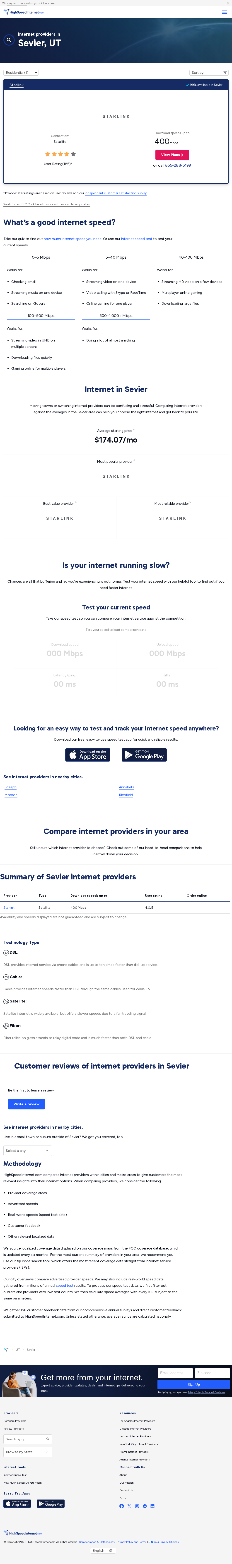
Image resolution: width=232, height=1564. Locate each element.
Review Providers (13, 1428)
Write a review (26, 1104)
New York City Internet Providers (138, 1444)
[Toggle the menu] (224, 12)
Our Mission (126, 1482)
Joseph (11, 787)
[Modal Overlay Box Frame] (116, 1381)
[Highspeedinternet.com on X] (129, 1507)
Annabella (126, 787)
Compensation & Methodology (97, 1542)
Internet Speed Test (15, 1475)
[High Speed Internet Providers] (23, 12)
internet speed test (136, 239)
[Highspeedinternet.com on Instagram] (137, 1507)
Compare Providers (14, 1421)
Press (122, 1498)
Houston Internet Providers (135, 1436)
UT (18, 1350)
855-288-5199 (178, 165)
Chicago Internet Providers (135, 1428)
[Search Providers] (47, 1439)
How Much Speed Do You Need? (22, 1482)
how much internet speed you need (73, 239)
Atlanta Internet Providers (134, 1459)
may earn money (17, 3)
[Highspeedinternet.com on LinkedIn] (152, 1507)
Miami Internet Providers (133, 1451)
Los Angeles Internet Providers (137, 1421)
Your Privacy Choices (166, 1542)
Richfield (126, 795)
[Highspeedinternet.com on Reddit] (145, 1507)
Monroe (11, 795)
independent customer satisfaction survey (116, 193)
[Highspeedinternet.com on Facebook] (121, 1507)
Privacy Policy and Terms (131, 1542)
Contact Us (126, 1490)
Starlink (17, 84)
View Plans (167, 155)
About (123, 1475)
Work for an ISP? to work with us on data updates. (46, 204)
